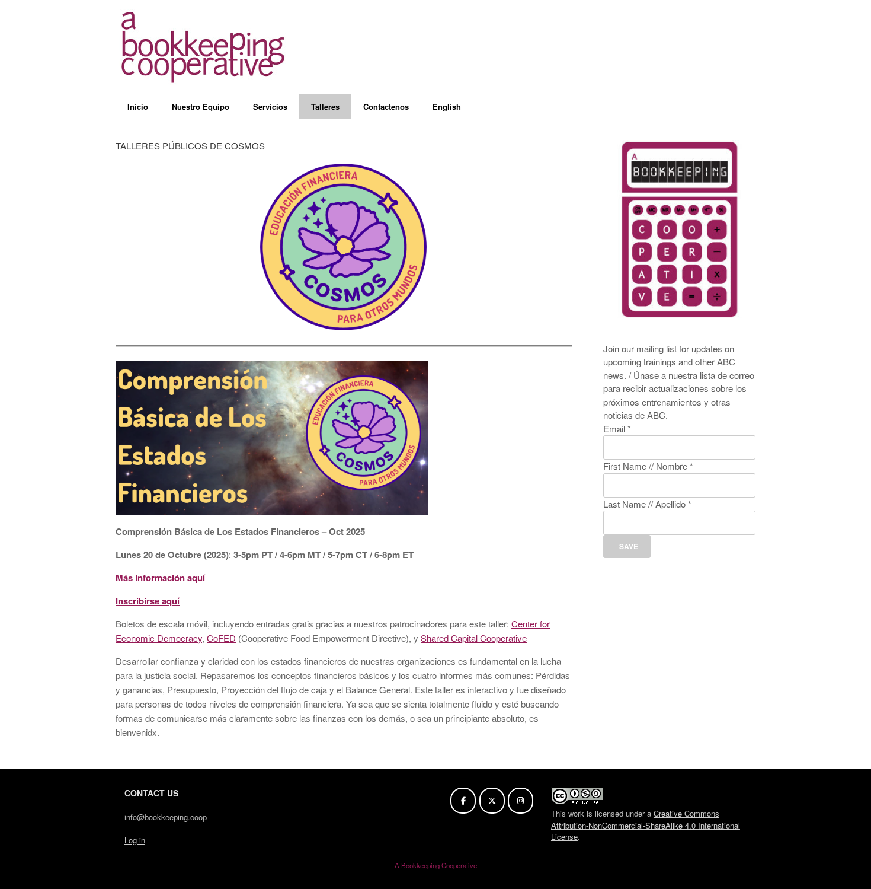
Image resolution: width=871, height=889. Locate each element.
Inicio (137, 106)
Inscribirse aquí (148, 600)
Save (627, 546)
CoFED (221, 638)
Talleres (325, 106)
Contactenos (386, 106)
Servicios (270, 106)
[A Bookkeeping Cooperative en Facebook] (463, 801)
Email (617, 428)
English (447, 106)
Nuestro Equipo (200, 106)
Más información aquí (160, 577)
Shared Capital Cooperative (474, 638)
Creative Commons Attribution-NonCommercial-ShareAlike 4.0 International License (645, 825)
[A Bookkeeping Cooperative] (204, 47)
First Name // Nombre (648, 466)
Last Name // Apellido (647, 504)
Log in (134, 840)
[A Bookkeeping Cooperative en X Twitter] (492, 801)
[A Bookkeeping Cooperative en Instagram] (520, 801)
